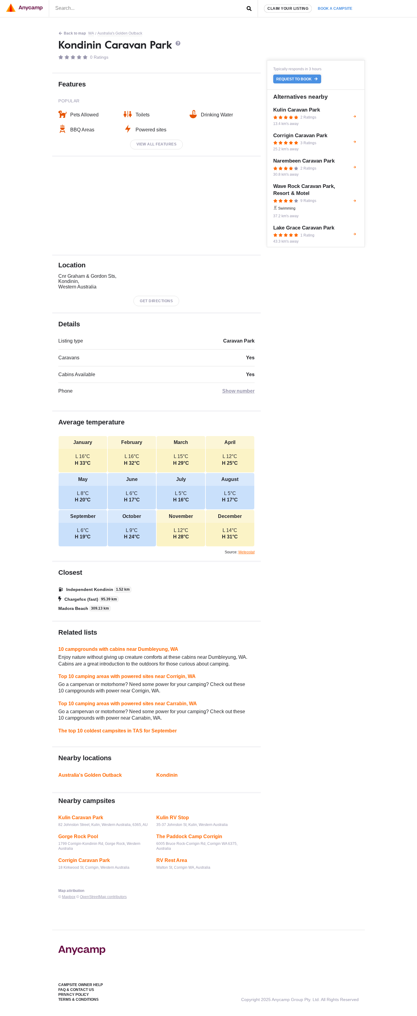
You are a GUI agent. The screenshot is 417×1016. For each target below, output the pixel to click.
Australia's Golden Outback (119, 33)
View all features (156, 144)
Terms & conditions (78, 999)
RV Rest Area (171, 860)
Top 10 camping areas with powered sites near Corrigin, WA (127, 676)
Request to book (294, 79)
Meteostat (246, 552)
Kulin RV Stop (172, 817)
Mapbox (68, 897)
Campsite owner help (80, 985)
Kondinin (167, 775)
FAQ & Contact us (76, 990)
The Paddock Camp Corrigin (189, 836)
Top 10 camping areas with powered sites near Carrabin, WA (127, 703)
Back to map (75, 33)
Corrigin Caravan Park (84, 860)
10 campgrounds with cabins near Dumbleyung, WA (118, 649)
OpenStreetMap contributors (103, 897)
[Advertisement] (156, 205)
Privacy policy (73, 994)
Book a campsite (335, 8)
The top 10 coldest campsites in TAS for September (117, 730)
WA (91, 33)
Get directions (156, 301)
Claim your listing (287, 8)
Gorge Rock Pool (78, 836)
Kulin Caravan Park (80, 817)
